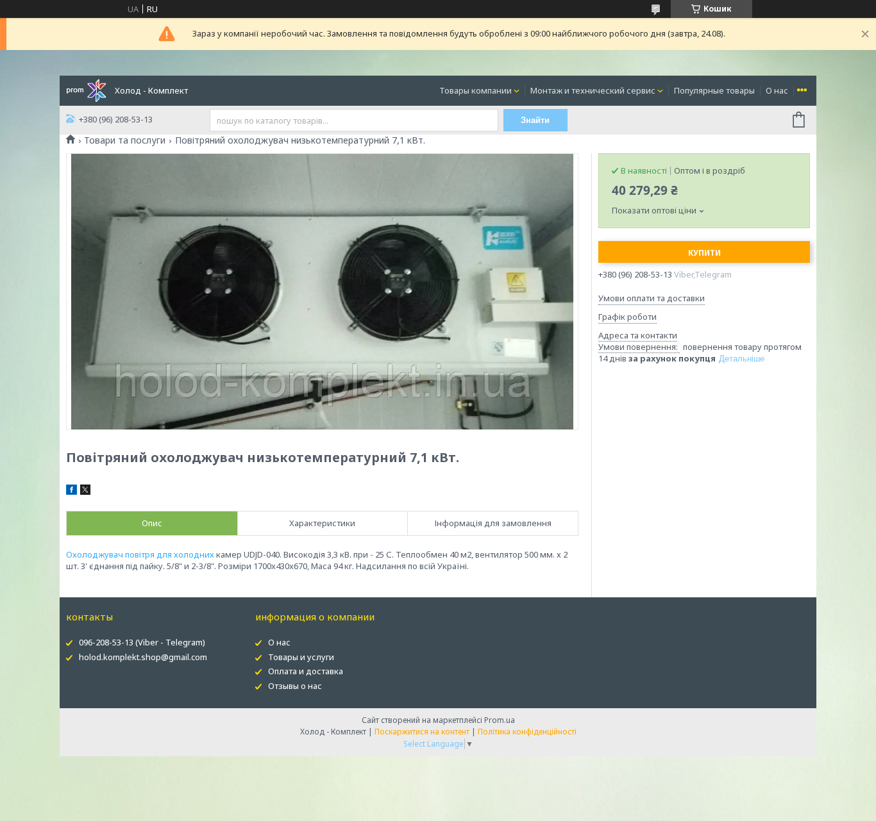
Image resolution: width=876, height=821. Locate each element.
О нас (777, 90)
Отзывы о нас (295, 686)
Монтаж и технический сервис (592, 90)
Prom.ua (499, 720)
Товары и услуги (301, 657)
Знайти (535, 120)
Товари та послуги (124, 140)
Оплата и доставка (305, 671)
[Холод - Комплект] (86, 89)
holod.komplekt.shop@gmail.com (143, 657)
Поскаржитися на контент (422, 731)
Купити (704, 252)
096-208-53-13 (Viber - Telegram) (142, 642)
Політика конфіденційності (527, 731)
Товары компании (475, 90)
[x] (85, 491)
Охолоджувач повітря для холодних (140, 554)
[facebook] (71, 491)
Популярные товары (714, 90)
